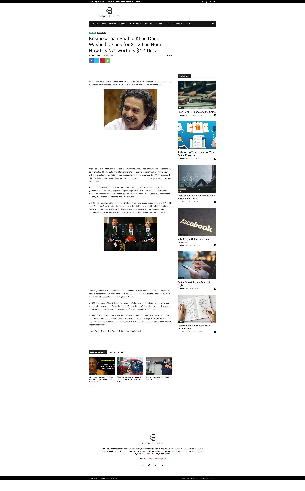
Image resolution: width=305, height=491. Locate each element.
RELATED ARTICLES (97, 352)
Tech (168, 24)
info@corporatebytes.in (157, 459)
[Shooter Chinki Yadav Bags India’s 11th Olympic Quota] (159, 366)
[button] (213, 24)
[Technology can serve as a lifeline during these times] (197, 179)
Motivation (134, 24)
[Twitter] (214, 1)
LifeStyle (180, 108)
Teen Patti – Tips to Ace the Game (197, 112)
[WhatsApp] (107, 60)
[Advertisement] (172, 12)
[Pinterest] (210, 1)
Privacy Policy (120, 2)
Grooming (93, 374)
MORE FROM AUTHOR (116, 352)
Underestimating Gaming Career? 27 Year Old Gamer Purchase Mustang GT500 (129, 379)
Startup (112, 24)
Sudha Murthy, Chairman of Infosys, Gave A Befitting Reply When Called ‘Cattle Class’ (101, 379)
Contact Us (129, 2)
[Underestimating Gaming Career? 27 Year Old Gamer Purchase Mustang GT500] (130, 366)
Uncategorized (182, 235)
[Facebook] (202, 1)
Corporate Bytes (96, 55)
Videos (188, 24)
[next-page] (94, 386)
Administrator (183, 115)
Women (159, 24)
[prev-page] (90, 386)
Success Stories (99, 24)
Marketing (148, 24)
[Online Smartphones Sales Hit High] (197, 265)
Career (120, 374)
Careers (137, 2)
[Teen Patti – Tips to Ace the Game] (197, 95)
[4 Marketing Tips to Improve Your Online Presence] (197, 135)
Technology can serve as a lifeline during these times (196, 197)
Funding (122, 24)
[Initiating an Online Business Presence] (197, 222)
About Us (111, 2)
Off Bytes (177, 24)
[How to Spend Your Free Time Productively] (197, 309)
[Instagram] (206, 1)
